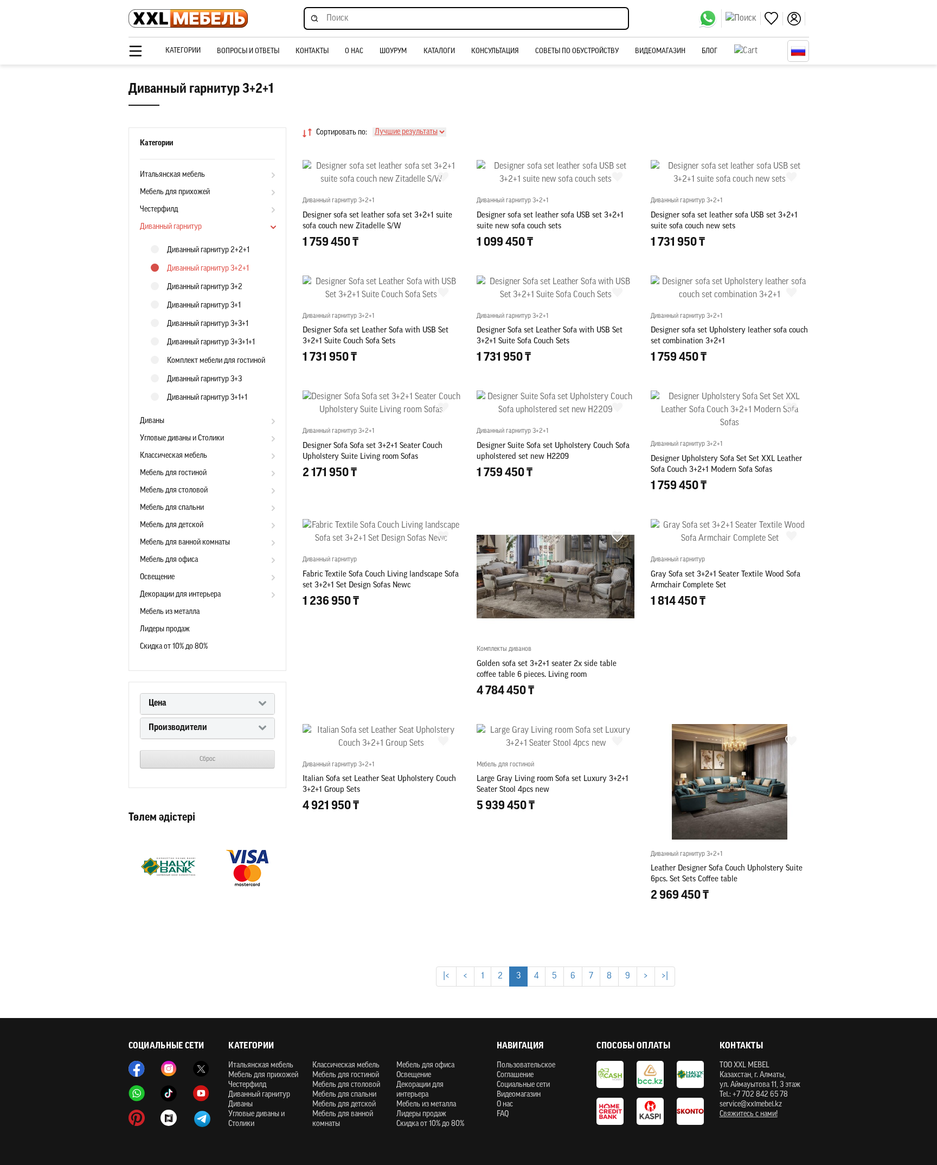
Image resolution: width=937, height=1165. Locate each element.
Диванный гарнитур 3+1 (204, 306)
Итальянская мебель (172, 175)
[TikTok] (169, 1093)
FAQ (503, 1114)
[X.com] (201, 1069)
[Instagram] (169, 1069)
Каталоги (439, 51)
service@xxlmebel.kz (751, 1104)
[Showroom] (169, 1118)
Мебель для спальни (172, 508)
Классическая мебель (173, 456)
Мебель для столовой (174, 491)
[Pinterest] (137, 1118)
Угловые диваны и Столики (182, 438)
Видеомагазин (660, 51)
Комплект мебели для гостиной (216, 361)
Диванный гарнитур (171, 227)
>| (665, 976)
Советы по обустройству (577, 51)
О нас (354, 51)
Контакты (312, 51)
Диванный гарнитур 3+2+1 (208, 269)
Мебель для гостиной (173, 473)
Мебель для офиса (169, 560)
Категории (183, 50)
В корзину (381, 265)
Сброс (207, 759)
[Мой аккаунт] (796, 18)
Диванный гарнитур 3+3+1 (207, 324)
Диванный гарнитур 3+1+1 (207, 398)
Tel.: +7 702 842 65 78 (754, 1095)
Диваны (152, 421)
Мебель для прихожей (175, 192)
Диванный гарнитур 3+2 (204, 287)
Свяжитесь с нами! (749, 1114)
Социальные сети (523, 1085)
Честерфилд (159, 210)
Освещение (157, 577)
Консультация (495, 51)
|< (446, 976)
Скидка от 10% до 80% (174, 647)
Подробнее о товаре (381, 943)
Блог (709, 51)
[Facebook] (137, 1069)
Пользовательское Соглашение (526, 1070)
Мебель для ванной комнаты (185, 543)
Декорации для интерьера (180, 595)
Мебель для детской (171, 525)
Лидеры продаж (165, 629)
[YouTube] (201, 1093)
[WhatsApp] (710, 18)
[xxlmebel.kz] (188, 18)
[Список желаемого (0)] (774, 18)
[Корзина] (758, 50)
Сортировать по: (341, 133)
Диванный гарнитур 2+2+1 (208, 250)
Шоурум (393, 51)
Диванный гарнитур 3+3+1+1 (211, 342)
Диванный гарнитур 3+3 (204, 379)
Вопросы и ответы (248, 51)
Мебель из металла (170, 612)
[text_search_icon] (743, 18)
